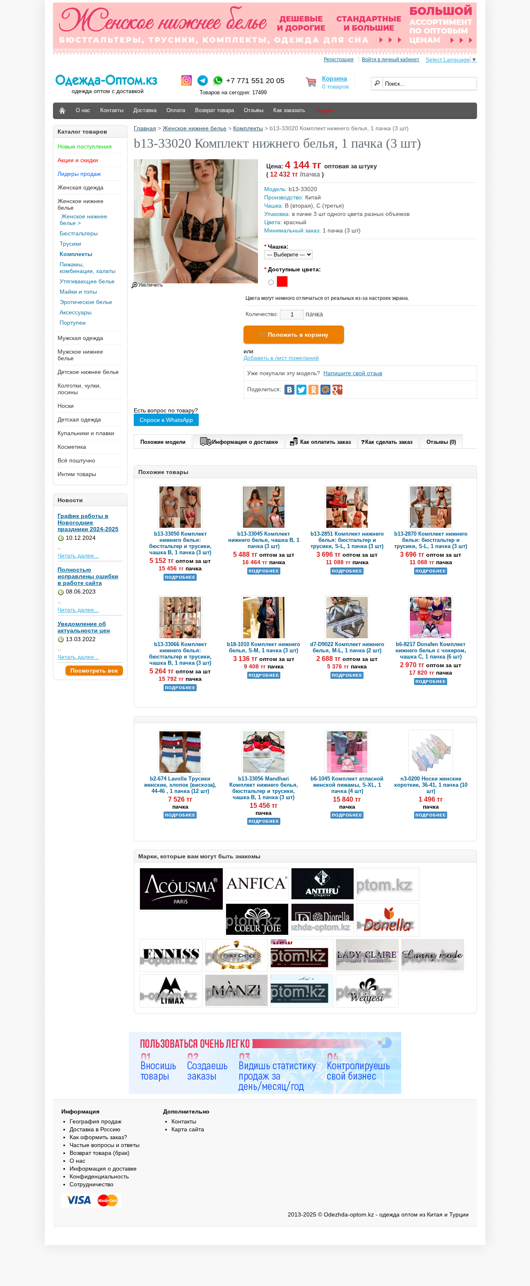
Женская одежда (81, 187)
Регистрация (339, 59)
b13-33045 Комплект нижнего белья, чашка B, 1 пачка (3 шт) (263, 540)
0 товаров (335, 86)
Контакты (111, 110)
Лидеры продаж (79, 173)
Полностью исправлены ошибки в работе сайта (88, 576)
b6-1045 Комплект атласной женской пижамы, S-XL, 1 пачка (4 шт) (347, 785)
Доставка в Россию (95, 1129)
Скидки (324, 110)
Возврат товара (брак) (100, 1152)
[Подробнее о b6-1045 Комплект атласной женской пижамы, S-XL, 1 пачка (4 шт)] (347, 817)
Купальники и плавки (86, 433)
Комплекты (76, 254)
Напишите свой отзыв (352, 373)
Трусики (70, 243)
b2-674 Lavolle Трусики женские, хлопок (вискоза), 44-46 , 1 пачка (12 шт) (180, 785)
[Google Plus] (337, 390)
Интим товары (77, 474)
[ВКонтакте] (289, 390)
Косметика (72, 446)
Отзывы (253, 110)
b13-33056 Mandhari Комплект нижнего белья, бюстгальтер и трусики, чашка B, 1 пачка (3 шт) (263, 788)
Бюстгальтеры (79, 233)
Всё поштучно (76, 460)
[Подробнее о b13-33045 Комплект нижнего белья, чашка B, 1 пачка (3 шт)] (263, 573)
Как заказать (289, 110)
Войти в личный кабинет (390, 59)
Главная (145, 128)
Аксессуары (76, 312)
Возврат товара (214, 110)
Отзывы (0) (441, 442)
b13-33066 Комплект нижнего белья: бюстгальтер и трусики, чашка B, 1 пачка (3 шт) (180, 653)
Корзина (334, 78)
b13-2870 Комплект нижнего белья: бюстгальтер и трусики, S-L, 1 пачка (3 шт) (430, 540)
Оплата (175, 110)
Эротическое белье (86, 302)
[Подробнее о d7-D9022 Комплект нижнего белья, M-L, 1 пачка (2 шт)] (347, 677)
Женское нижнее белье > (83, 219)
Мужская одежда (80, 338)
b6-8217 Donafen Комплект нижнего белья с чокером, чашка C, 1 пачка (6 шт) (430, 650)
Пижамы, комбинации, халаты (88, 267)
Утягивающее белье (87, 281)
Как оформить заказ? (98, 1137)
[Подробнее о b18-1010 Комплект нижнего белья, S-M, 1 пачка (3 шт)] (263, 677)
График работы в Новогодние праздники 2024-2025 (88, 522)
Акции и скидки (78, 160)
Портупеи (73, 322)
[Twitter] (301, 390)
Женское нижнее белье (194, 128)
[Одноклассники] (313, 390)
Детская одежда (79, 419)
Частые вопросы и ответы (105, 1145)
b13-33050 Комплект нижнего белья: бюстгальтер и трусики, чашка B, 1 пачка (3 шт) (180, 543)
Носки (66, 405)
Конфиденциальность (99, 1176)
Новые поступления (85, 146)
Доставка (145, 110)
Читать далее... (78, 555)
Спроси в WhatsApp (166, 420)
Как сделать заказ (388, 442)
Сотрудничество (91, 1184)
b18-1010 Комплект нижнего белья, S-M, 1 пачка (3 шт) (263, 647)
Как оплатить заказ (325, 442)
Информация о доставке (245, 442)
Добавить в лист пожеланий (281, 357)
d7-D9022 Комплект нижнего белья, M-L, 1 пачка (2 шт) (347, 647)
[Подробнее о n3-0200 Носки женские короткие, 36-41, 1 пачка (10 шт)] (430, 817)
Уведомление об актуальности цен (84, 627)
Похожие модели (163, 442)
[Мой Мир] (325, 390)
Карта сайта (187, 1129)
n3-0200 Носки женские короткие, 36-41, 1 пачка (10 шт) (430, 785)
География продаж (95, 1121)
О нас (83, 110)
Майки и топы (78, 291)
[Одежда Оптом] (62, 110)
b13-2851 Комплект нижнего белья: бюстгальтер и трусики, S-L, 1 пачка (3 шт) (347, 540)
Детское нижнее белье (88, 372)
